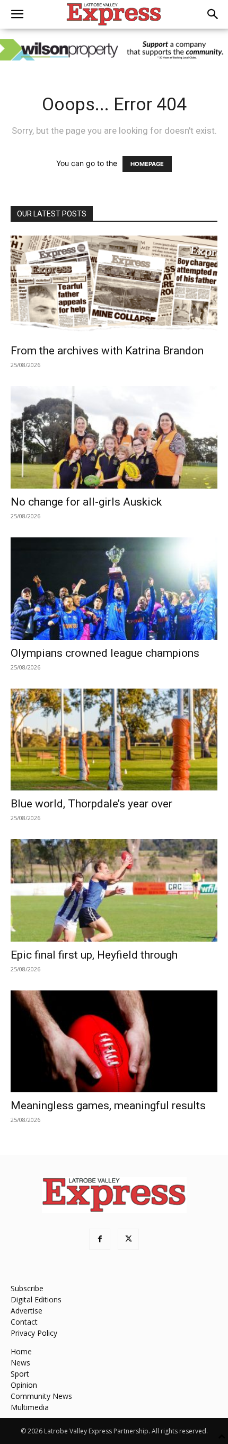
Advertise (26, 1311)
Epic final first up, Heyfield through (94, 955)
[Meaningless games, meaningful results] (114, 1041)
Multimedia (30, 1407)
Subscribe (27, 1288)
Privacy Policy (34, 1333)
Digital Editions (36, 1299)
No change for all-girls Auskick (86, 501)
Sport (20, 1374)
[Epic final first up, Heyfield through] (114, 890)
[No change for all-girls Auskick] (114, 437)
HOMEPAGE (147, 164)
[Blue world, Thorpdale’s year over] (114, 740)
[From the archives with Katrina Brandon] (114, 287)
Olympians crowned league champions (105, 653)
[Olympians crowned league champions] (114, 588)
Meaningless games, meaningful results (108, 1105)
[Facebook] (99, 1239)
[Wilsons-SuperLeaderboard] (114, 49)
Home (21, 1351)
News (20, 1363)
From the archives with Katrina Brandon (107, 350)
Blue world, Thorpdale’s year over (91, 803)
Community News (41, 1396)
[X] (128, 1239)
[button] (17, 14)
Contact (24, 1322)
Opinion (24, 1385)
